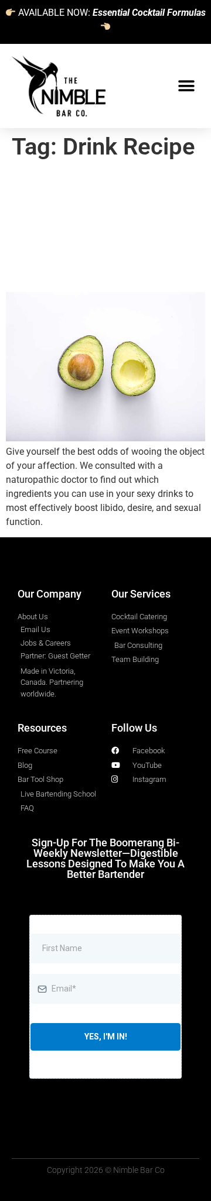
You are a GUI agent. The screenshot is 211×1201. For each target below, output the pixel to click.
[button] (186, 86)
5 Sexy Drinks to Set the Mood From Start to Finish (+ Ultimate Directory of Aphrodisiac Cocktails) (100, 226)
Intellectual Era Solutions (128, 557)
